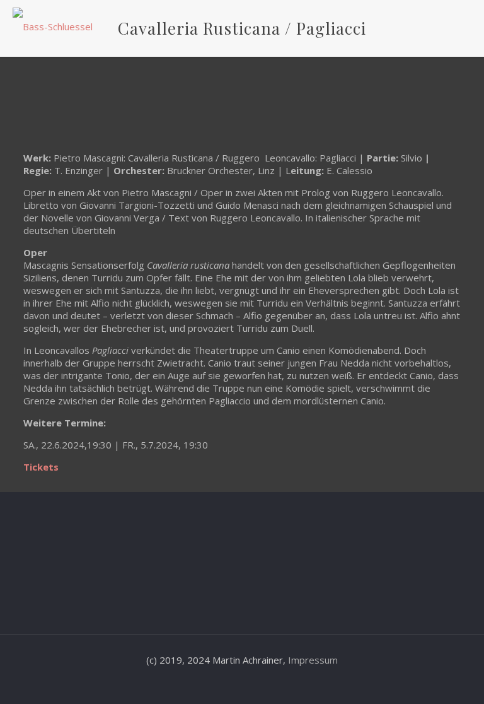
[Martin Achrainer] (53, 25)
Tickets (41, 467)
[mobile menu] (464, 25)
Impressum (313, 660)
